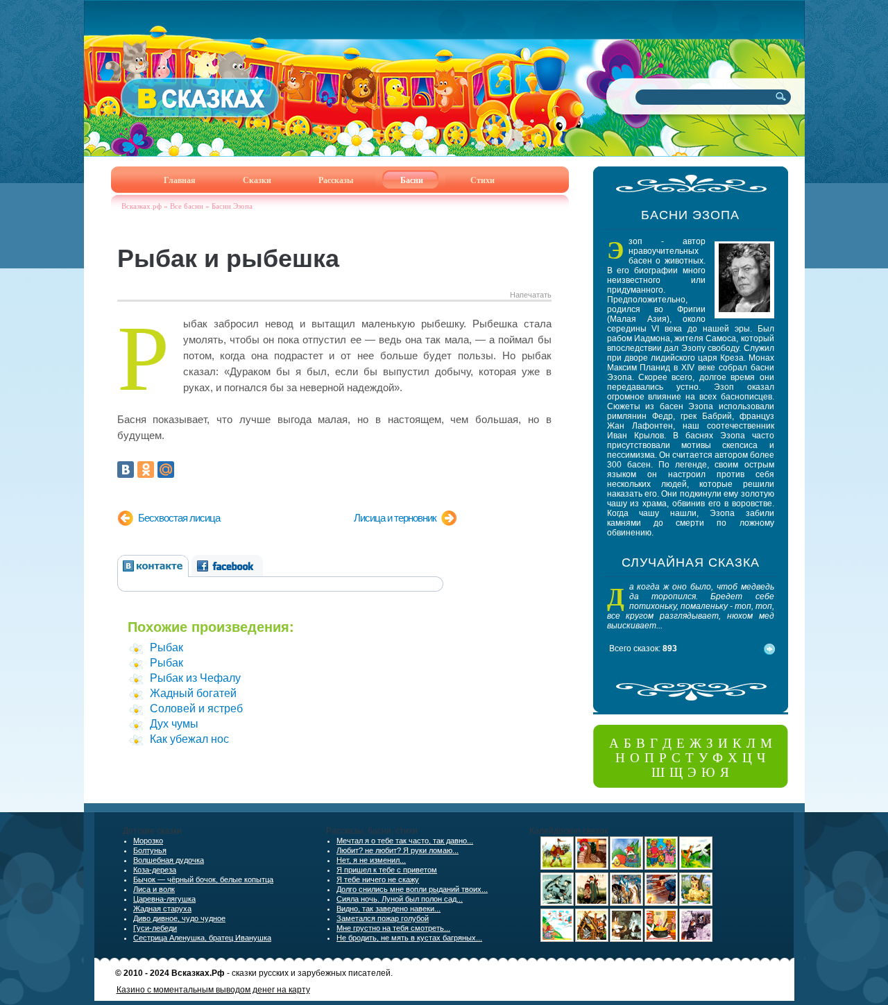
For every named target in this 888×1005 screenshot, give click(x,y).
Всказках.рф (141, 206)
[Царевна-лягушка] (626, 903)
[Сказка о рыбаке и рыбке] (661, 903)
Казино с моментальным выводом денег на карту (213, 990)
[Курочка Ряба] (591, 867)
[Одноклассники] (145, 469)
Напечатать (531, 295)
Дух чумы (174, 724)
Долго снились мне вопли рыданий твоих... (412, 889)
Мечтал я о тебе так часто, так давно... (404, 840)
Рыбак (166, 647)
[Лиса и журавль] (695, 867)
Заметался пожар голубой (382, 918)
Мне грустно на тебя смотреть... (393, 928)
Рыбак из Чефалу (195, 678)
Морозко (148, 840)
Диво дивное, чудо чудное (179, 918)
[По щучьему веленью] (557, 903)
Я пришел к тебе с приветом (386, 870)
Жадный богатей (193, 693)
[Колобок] (626, 867)
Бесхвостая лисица (179, 518)
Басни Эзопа (232, 206)
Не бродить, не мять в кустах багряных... (409, 938)
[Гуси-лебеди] (557, 939)
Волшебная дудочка (168, 860)
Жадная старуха (162, 908)
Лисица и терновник (395, 518)
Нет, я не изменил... (371, 860)
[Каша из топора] (661, 939)
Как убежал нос (189, 739)
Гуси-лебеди (155, 928)
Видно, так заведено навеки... (388, 908)
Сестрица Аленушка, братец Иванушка (202, 938)
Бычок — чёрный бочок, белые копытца (203, 879)
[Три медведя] (661, 867)
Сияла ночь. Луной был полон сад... (399, 899)
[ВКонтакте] (125, 469)
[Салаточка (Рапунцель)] (695, 903)
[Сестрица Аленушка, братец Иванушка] (591, 903)
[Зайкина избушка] (695, 939)
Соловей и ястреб (196, 708)
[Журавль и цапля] (557, 867)
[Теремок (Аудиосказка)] (591, 939)
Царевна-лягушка (164, 899)
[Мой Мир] (165, 469)
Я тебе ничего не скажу (377, 879)
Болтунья (149, 850)
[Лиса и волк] (626, 939)
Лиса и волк (154, 889)
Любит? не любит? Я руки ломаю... (397, 850)
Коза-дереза (154, 870)
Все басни (186, 206)
